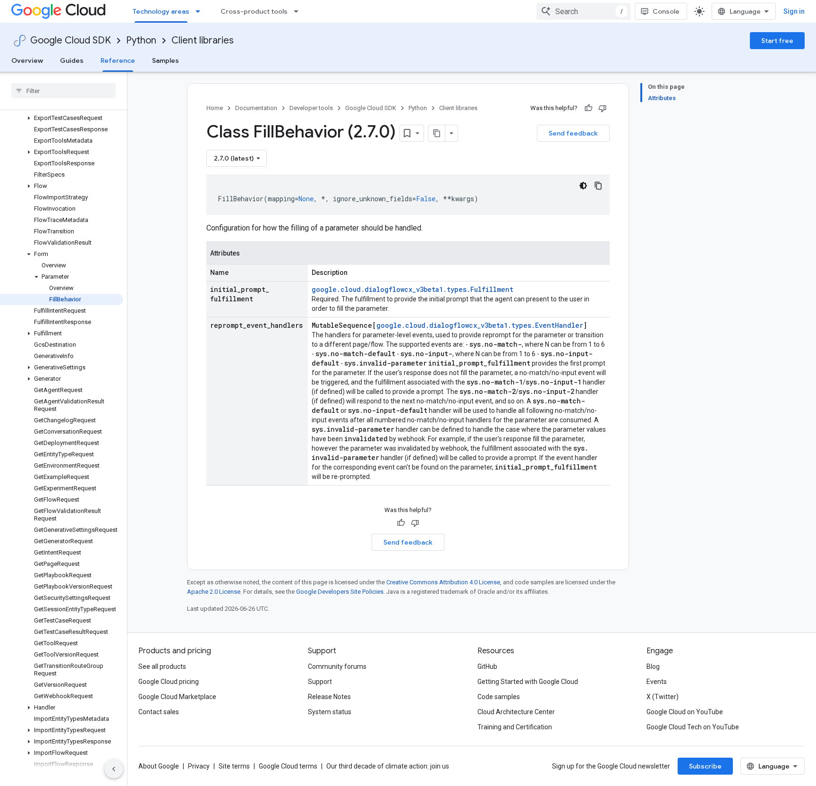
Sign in (794, 11)
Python (141, 40)
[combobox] (583, 11)
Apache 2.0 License (213, 591)
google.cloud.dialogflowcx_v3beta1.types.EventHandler (479, 325)
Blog (653, 666)
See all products (162, 666)
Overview (27, 60)
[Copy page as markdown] (436, 133)
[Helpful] (588, 108)
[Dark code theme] (583, 185)
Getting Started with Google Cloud (527, 681)
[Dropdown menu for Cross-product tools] (299, 11)
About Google (158, 766)
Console (666, 11)
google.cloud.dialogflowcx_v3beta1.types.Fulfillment (412, 289)
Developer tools (311, 107)
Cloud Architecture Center (516, 712)
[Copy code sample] (598, 185)
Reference (118, 60)
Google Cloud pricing (168, 681)
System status (329, 712)
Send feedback (573, 133)
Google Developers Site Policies (339, 591)
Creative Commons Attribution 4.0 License (443, 582)
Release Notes (329, 697)
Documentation (256, 107)
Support (320, 681)
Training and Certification (514, 727)
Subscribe (705, 766)
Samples (165, 60)
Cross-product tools (254, 11)
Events (656, 681)
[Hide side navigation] (113, 769)
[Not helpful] (602, 108)
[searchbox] (63, 90)
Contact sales (158, 712)
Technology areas (161, 11)
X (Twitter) (662, 697)
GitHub (487, 666)
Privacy (199, 766)
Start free (777, 40)
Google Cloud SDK (70, 40)
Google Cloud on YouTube (684, 712)
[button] (61, 118)
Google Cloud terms (288, 766)
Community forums (337, 666)
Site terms (234, 766)
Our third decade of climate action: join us (387, 766)
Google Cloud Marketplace (177, 697)
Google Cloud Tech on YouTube (692, 727)
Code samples (498, 697)
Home (214, 107)
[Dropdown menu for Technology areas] (200, 11)
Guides (72, 60)
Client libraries (202, 40)
